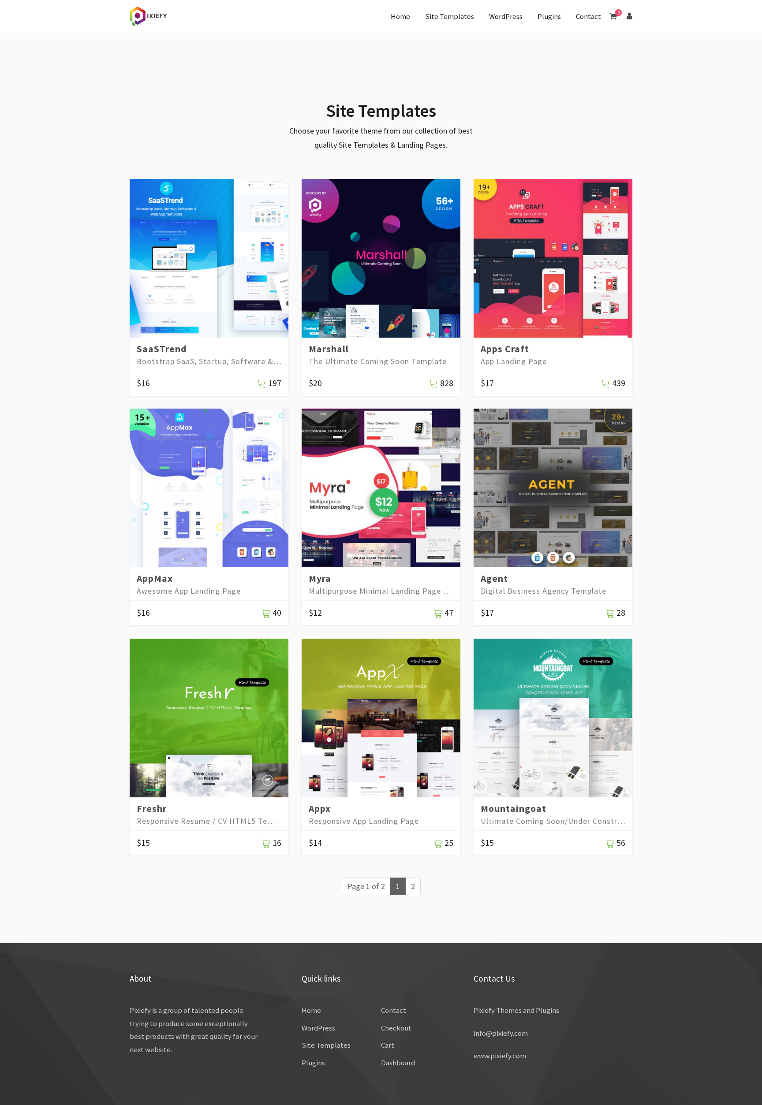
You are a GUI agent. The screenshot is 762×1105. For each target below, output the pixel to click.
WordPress (506, 16)
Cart (387, 1045)
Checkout (396, 1028)
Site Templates (449, 16)
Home (400, 16)
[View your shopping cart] (613, 16)
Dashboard (398, 1063)
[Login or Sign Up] (629, 16)
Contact (588, 16)
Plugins (549, 16)
